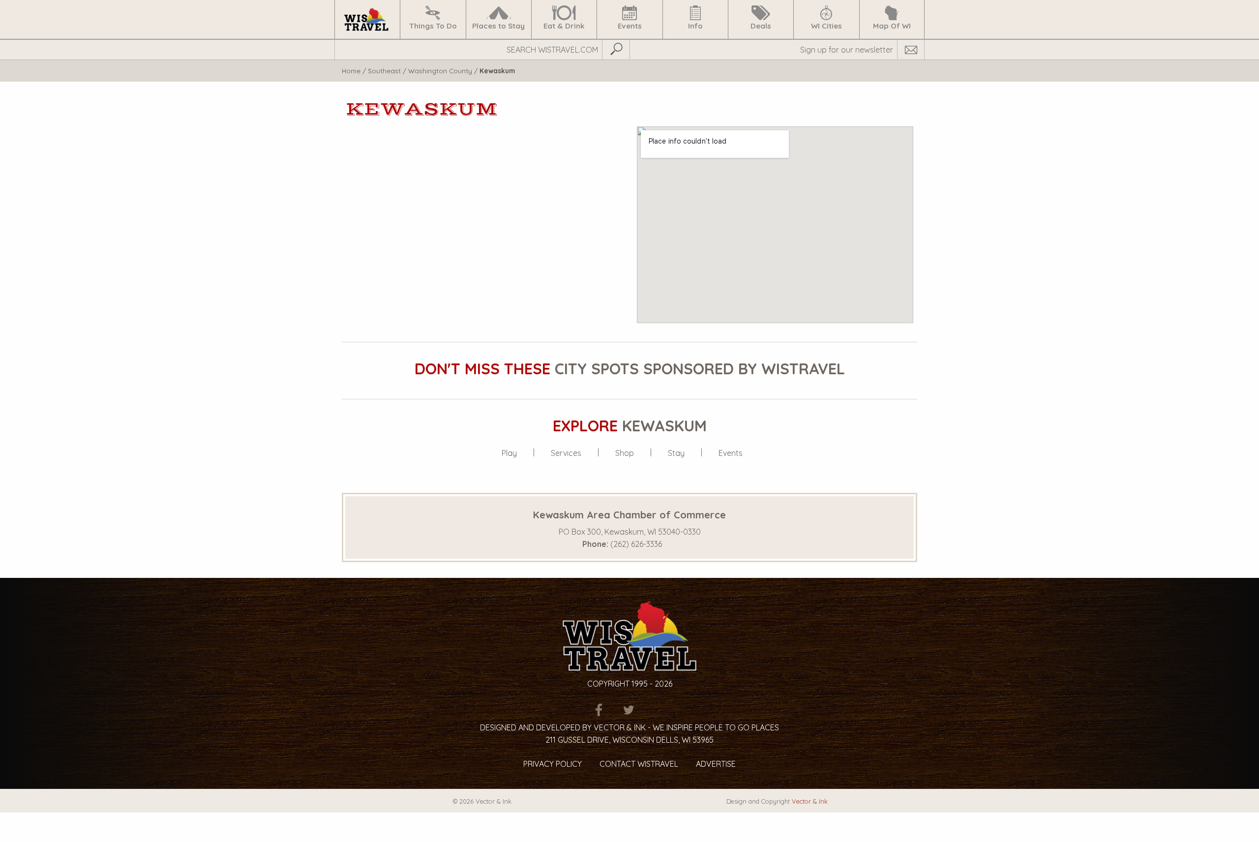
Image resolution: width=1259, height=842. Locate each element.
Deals (760, 25)
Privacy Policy (552, 764)
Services (566, 453)
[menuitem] (367, 19)
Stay (676, 453)
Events (630, 25)
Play (509, 453)
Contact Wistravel (639, 764)
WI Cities (826, 25)
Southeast (384, 70)
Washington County (440, 70)
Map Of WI (892, 25)
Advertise (716, 764)
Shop (624, 453)
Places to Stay (498, 25)
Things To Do (433, 25)
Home (351, 70)
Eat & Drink (564, 25)
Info (695, 25)
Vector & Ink (810, 801)
